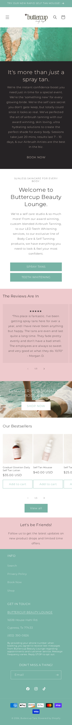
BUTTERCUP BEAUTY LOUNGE (30, 612)
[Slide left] (28, 369)
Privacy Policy (17, 574)
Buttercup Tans (28, 718)
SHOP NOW (36, 406)
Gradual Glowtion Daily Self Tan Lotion (16, 469)
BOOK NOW (36, 157)
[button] (7, 17)
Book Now (14, 582)
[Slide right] (44, 369)
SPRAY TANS (36, 266)
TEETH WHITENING (36, 277)
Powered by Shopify (49, 718)
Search (12, 565)
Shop (10, 590)
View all (36, 508)
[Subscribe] (57, 675)
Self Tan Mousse (42, 467)
